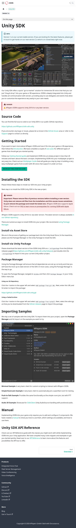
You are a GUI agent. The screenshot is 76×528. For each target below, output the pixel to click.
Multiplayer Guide (30, 161)
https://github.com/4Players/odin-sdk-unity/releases (33, 251)
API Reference (35, 438)
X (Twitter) (5, 493)
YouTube (5, 496)
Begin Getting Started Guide (14, 169)
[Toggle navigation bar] (3, 2)
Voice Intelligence (8, 475)
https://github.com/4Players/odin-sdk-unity (18, 126)
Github (4, 487)
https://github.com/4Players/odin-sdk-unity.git (19, 293)
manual (16, 418)
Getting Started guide (18, 156)
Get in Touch (6, 514)
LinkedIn (5, 500)
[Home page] (3, 9)
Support (5, 133)
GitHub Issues (53, 131)
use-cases (50, 149)
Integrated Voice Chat (10, 466)
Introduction (18, 149)
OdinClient (31, 403)
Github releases (35, 304)
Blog (3, 511)
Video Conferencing (9, 472)
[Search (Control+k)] (72, 3)
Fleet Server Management (11, 469)
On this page (7, 19)
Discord (4, 490)
